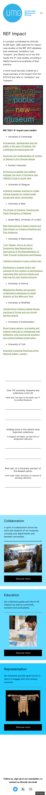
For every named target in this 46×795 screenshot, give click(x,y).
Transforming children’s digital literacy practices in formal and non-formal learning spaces (21, 312)
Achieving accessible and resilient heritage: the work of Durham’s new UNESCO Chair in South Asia (20, 175)
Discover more (23, 578)
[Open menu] (41, 13)
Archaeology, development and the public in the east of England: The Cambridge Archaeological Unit (20, 146)
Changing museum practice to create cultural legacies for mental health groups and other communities (21, 194)
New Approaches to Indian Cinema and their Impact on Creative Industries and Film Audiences (22, 229)
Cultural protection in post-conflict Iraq (22, 261)
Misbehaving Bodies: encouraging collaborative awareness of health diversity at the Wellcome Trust (19, 293)
